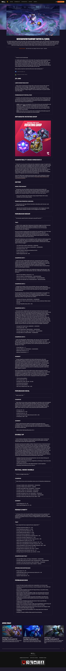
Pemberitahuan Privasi (24, 657)
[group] (33, 636)
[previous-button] (61, 649)
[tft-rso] (8, 1)
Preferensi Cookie (42, 657)
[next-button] (63, 649)
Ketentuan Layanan (34, 657)
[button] (22, 48)
